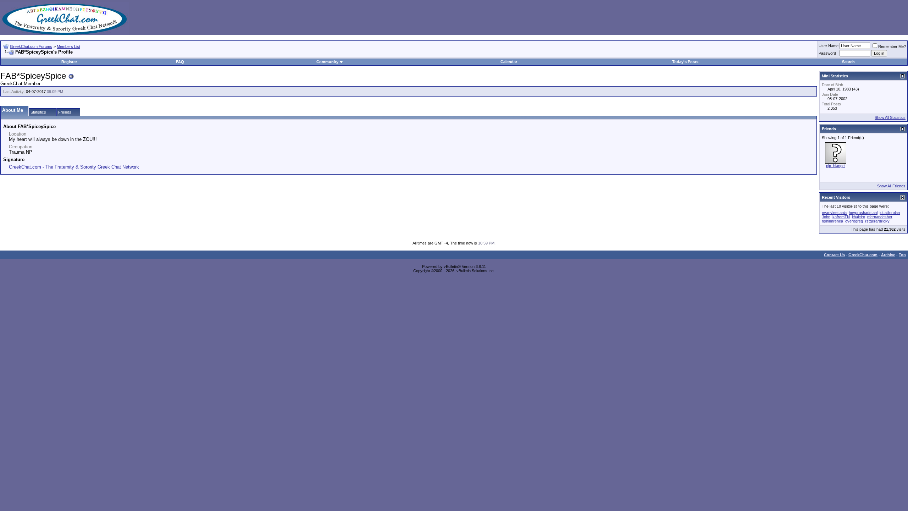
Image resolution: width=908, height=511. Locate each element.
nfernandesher (879, 217)
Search (848, 62)
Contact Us (834, 255)
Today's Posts (685, 62)
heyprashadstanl (863, 212)
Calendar (508, 62)
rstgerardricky (877, 221)
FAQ (180, 62)
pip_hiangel (835, 166)
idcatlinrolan (890, 212)
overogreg (854, 221)
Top (902, 255)
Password (827, 53)
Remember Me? (892, 46)
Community (327, 62)
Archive (888, 255)
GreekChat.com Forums (31, 46)
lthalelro (858, 217)
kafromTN (841, 217)
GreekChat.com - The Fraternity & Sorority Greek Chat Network (74, 167)
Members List (68, 46)
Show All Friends (891, 186)
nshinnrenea (832, 221)
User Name (828, 46)
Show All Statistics (890, 117)
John (826, 217)
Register (69, 62)
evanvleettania (834, 212)
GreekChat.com (862, 255)
